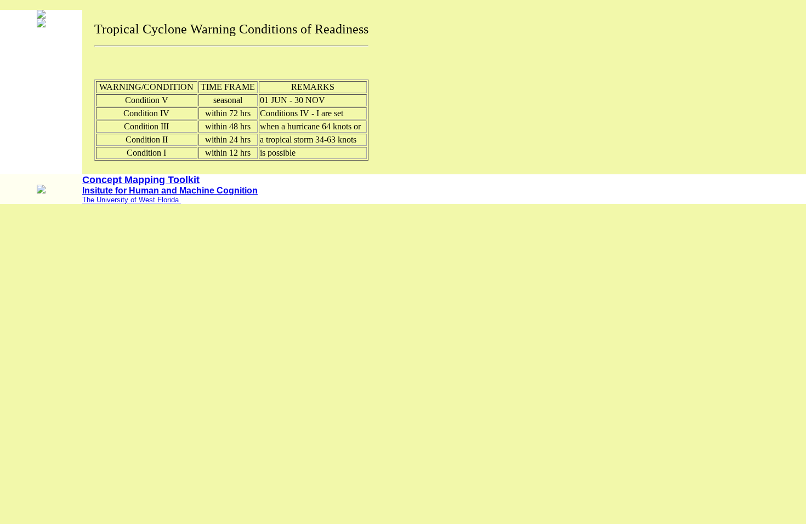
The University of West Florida (131, 200)
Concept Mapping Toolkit (141, 179)
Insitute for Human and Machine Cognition (170, 190)
